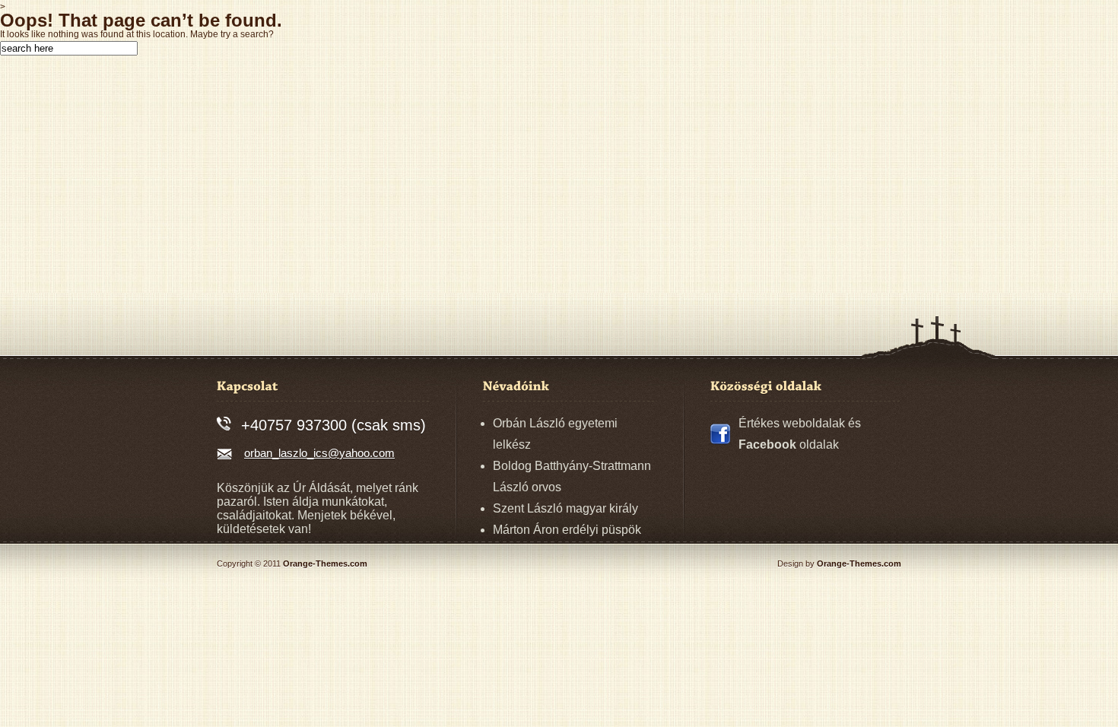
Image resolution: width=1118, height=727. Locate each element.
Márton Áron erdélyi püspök (567, 529)
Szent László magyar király (565, 508)
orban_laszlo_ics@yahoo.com (319, 452)
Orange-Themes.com (325, 563)
